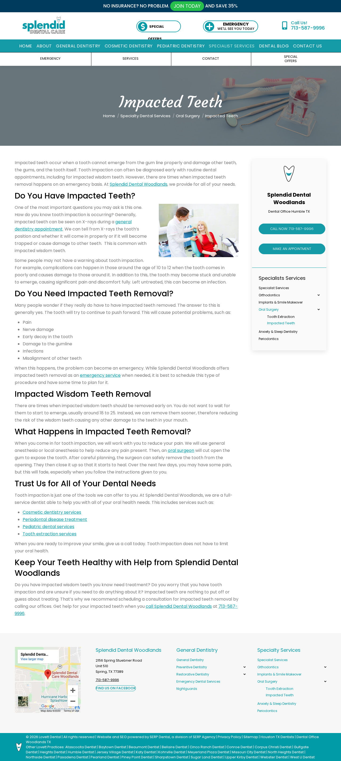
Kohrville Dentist (171, 752)
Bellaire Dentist (174, 747)
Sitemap (250, 736)
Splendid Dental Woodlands (138, 184)
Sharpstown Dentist (171, 757)
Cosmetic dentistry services (52, 512)
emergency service (100, 375)
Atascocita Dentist (80, 747)
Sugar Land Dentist (207, 757)
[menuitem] (25, 46)
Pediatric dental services (48, 527)
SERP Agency (204, 736)
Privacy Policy (229, 736)
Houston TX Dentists (277, 736)
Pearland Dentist (105, 757)
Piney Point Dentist (137, 757)
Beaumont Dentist (144, 747)
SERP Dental (160, 736)
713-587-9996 (307, 28)
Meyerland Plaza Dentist (208, 752)
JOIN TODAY (187, 6)
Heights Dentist (53, 752)
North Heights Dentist (286, 752)
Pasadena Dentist (73, 757)
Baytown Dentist (112, 747)
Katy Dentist (146, 752)
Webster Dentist (274, 757)
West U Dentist (302, 757)
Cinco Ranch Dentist (207, 747)
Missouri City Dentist (249, 752)
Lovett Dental (50, 736)
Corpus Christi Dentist (273, 747)
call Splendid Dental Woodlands (179, 606)
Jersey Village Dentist (114, 752)
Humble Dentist (81, 752)
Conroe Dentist (239, 747)
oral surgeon (181, 450)
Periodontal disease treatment (55, 519)
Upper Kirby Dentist (241, 757)
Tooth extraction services (49, 534)
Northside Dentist (40, 757)
